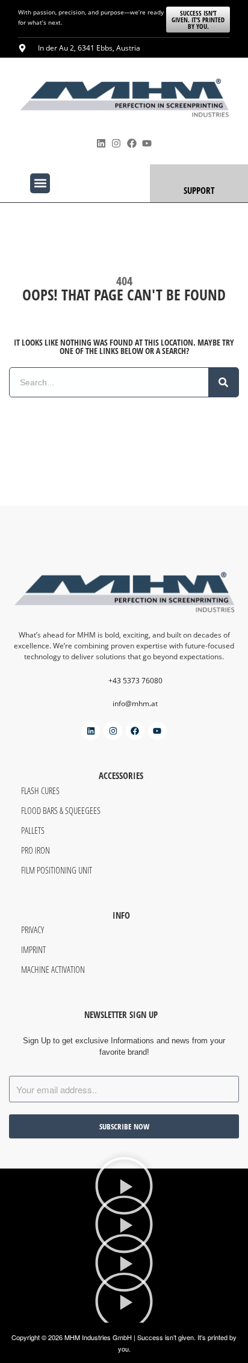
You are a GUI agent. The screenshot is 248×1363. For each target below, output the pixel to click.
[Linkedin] (101, 143)
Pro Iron (35, 850)
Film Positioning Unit (56, 870)
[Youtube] (146, 143)
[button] (40, 183)
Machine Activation (53, 969)
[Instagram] (116, 143)
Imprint (33, 949)
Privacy (32, 930)
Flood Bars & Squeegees (61, 810)
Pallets (33, 830)
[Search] (223, 382)
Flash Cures (40, 790)
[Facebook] (131, 143)
